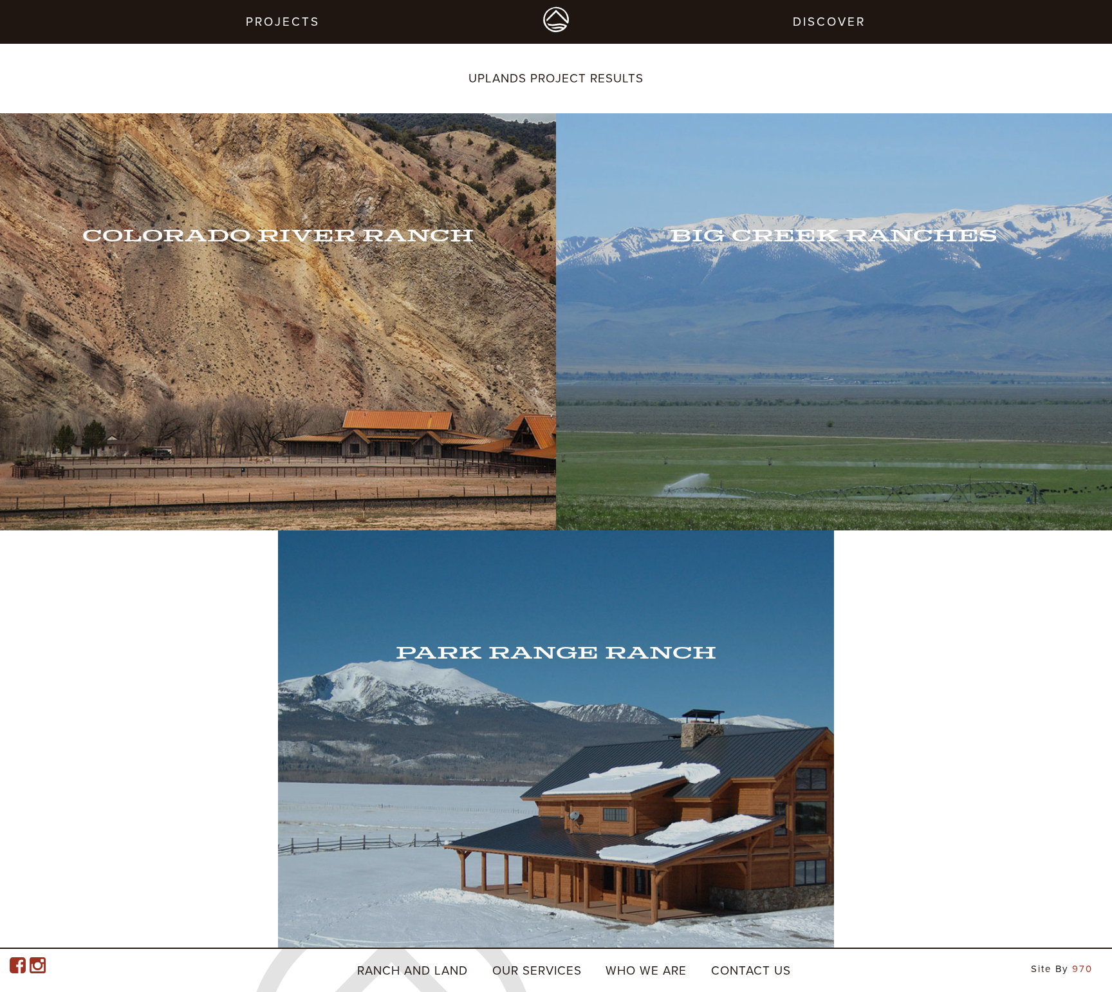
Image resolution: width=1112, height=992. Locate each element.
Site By (1062, 969)
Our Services (537, 971)
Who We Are (646, 971)
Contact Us (751, 971)
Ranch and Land (412, 971)
